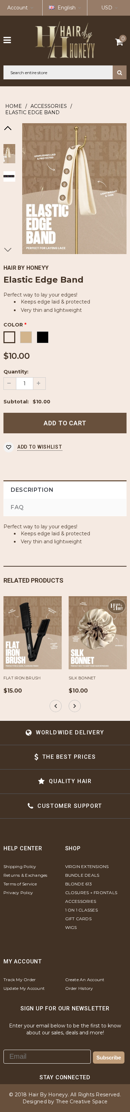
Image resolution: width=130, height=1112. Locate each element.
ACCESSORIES (49, 106)
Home (13, 106)
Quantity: (15, 372)
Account (17, 8)
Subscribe (108, 1057)
